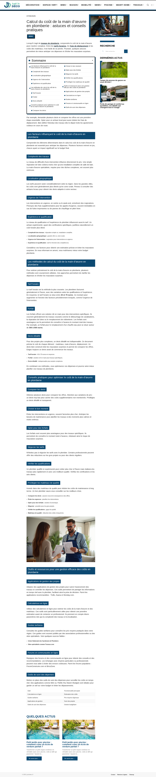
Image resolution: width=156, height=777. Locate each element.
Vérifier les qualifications (74, 78)
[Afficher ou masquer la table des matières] (69, 60)
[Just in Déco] (12, 4)
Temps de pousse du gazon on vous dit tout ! (113, 81)
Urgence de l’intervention (41, 79)
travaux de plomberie (50, 43)
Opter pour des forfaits (73, 70)
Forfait (35, 97)
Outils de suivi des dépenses (75, 107)
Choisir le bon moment (73, 66)
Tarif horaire (37, 93)
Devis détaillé (37, 101)
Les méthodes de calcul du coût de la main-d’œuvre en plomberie (43, 88)
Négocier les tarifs (72, 74)
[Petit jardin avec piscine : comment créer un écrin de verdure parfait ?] (43, 729)
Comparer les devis (39, 110)
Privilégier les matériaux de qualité (77, 82)
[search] (148, 4)
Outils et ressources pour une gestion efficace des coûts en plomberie (76, 86)
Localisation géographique (42, 75)
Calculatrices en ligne (73, 95)
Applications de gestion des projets (78, 91)
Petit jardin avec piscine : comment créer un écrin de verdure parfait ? (40, 744)
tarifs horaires (60, 46)
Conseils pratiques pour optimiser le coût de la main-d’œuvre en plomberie (45, 105)
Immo (31, 36)
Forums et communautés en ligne (77, 103)
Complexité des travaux (41, 71)
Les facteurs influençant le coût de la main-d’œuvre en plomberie (43, 66)
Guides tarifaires (71, 99)
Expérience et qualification (42, 83)
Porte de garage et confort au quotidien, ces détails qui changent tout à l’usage (112, 105)
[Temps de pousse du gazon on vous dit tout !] (114, 70)
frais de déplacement (79, 46)
